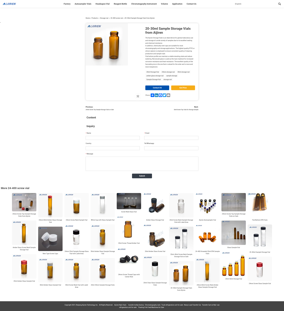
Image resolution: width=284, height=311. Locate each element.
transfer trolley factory (136, 305)
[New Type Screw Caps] (50, 239)
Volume (164, 4)
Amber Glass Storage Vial (155, 220)
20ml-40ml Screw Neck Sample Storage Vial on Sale (181, 255)
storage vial (168, 79)
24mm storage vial (168, 72)
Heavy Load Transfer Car (192, 305)
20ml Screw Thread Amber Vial (129, 243)
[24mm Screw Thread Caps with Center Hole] (129, 260)
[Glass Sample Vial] (233, 233)
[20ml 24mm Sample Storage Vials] (103, 270)
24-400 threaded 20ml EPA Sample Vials (207, 252)
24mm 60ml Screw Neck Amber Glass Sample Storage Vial (207, 286)
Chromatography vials (152, 305)
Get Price (183, 88)
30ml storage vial (184, 72)
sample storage (171, 76)
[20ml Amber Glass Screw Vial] (155, 236)
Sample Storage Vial (153, 79)
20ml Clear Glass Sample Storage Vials (155, 284)
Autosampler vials (83, 4)
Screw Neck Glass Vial (129, 212)
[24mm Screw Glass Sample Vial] (260, 269)
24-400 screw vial (116, 18)
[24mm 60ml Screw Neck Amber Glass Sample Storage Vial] (207, 270)
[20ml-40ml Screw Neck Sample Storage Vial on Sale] (181, 239)
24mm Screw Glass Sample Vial (260, 283)
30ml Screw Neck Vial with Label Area (76, 286)
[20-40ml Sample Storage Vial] (260, 237)
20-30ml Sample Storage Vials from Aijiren (181, 289)
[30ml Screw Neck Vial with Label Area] (76, 270)
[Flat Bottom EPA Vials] (260, 205)
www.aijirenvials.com (99, 96)
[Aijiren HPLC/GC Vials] (14, 4)
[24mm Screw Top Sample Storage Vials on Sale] (233, 202)
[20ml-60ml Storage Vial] (233, 264)
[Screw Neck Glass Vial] (129, 201)
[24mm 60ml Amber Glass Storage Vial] (50, 205)
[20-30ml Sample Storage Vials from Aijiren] (181, 273)
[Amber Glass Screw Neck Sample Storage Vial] (24, 233)
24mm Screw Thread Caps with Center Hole (129, 276)
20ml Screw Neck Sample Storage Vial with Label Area (181, 221)
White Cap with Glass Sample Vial (102, 220)
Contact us (191, 4)
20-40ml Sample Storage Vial (259, 252)
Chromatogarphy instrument (144, 4)
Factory (67, 4)
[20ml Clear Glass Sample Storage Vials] (155, 268)
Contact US (157, 88)
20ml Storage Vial (152, 72)
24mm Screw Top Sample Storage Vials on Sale (100, 109)
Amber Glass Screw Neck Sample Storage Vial (24, 249)
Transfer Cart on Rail (209, 305)
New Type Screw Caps (50, 253)
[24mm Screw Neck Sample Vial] (76, 205)
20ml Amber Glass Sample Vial (24, 281)
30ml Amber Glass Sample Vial (50, 285)
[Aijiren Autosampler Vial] (207, 205)
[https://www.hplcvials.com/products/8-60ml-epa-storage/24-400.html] (114, 61)
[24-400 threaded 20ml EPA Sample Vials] (207, 236)
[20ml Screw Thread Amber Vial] (129, 228)
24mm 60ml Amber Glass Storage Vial (50, 221)
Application (177, 4)
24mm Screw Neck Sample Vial (76, 220)
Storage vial (104, 18)
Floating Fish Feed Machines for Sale (151, 307)
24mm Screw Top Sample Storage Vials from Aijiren (24, 215)
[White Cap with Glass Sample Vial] (103, 205)
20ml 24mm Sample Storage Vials (103, 285)
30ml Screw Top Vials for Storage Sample (186, 109)
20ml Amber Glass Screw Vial (155, 251)
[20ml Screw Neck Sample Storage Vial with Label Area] (181, 205)
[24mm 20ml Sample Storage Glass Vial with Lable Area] (76, 236)
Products (95, 18)
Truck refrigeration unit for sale (172, 305)
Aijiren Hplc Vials (120, 305)
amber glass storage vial (155, 76)
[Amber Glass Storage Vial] (155, 205)
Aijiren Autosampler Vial (207, 220)
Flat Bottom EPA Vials (259, 220)
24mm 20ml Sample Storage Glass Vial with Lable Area (77, 252)
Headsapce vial (103, 4)
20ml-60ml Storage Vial (233, 279)
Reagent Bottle (120, 4)
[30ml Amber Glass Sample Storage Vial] (103, 236)
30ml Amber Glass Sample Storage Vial (103, 252)
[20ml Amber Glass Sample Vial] (24, 266)
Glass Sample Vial (233, 247)
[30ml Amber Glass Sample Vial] (50, 270)
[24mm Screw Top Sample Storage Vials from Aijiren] (24, 202)
